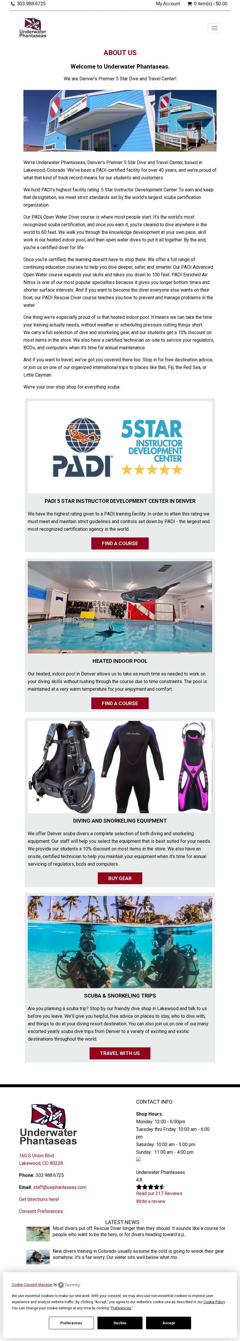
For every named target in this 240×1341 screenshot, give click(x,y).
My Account (168, 4)
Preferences (71, 1323)
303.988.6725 (31, 3)
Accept (168, 1323)
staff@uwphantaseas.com (59, 1187)
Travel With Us (120, 1053)
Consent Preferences (41, 1211)
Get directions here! (39, 1199)
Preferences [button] (121, 1308)
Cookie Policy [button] (214, 1302)
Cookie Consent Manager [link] (32, 1285)
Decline (120, 1323)
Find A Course (120, 543)
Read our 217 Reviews (159, 1193)
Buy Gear (120, 878)
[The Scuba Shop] (33, 27)
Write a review (150, 1201)
